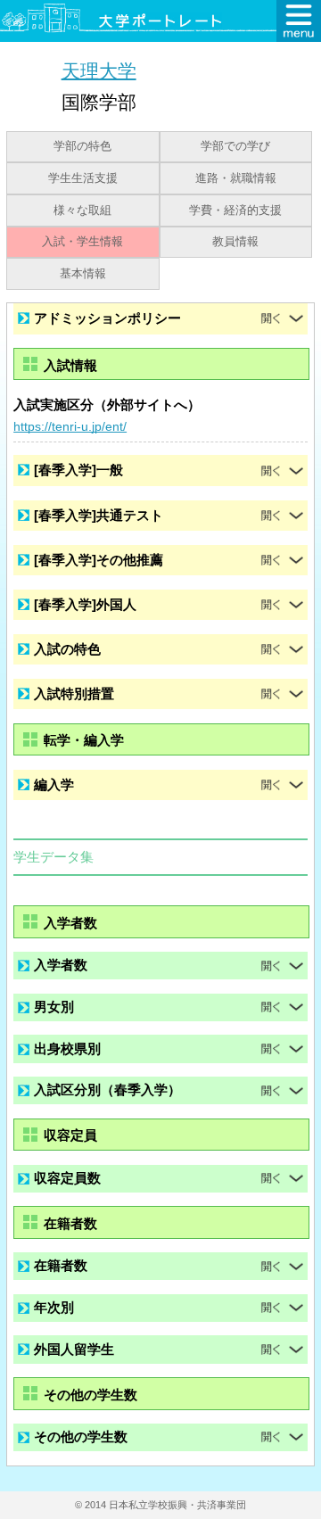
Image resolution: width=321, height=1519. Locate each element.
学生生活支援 (83, 178)
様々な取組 (82, 210)
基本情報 (83, 274)
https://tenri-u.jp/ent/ (70, 426)
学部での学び (235, 146)
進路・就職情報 (235, 178)
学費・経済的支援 (235, 210)
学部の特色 (82, 146)
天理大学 (99, 70)
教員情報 (235, 241)
